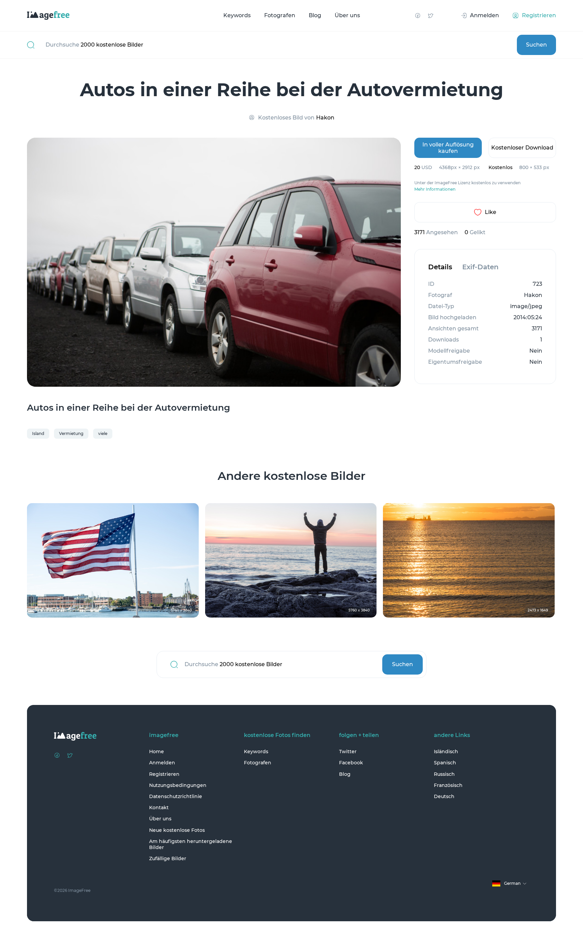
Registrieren (164, 774)
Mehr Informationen (434, 189)
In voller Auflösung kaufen (448, 147)
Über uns (347, 15)
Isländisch (446, 751)
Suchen (536, 45)
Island (38, 433)
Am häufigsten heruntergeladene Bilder (190, 844)
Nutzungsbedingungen (177, 785)
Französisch (448, 785)
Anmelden (162, 763)
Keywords (237, 15)
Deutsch (444, 796)
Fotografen (279, 15)
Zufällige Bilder (167, 858)
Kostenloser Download (522, 147)
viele (102, 433)
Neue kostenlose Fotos (177, 830)
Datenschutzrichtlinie (175, 796)
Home (156, 751)
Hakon (325, 117)
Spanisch (445, 763)
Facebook (351, 763)
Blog (315, 15)
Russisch (444, 774)
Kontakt (159, 807)
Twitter (348, 751)
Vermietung (71, 433)
